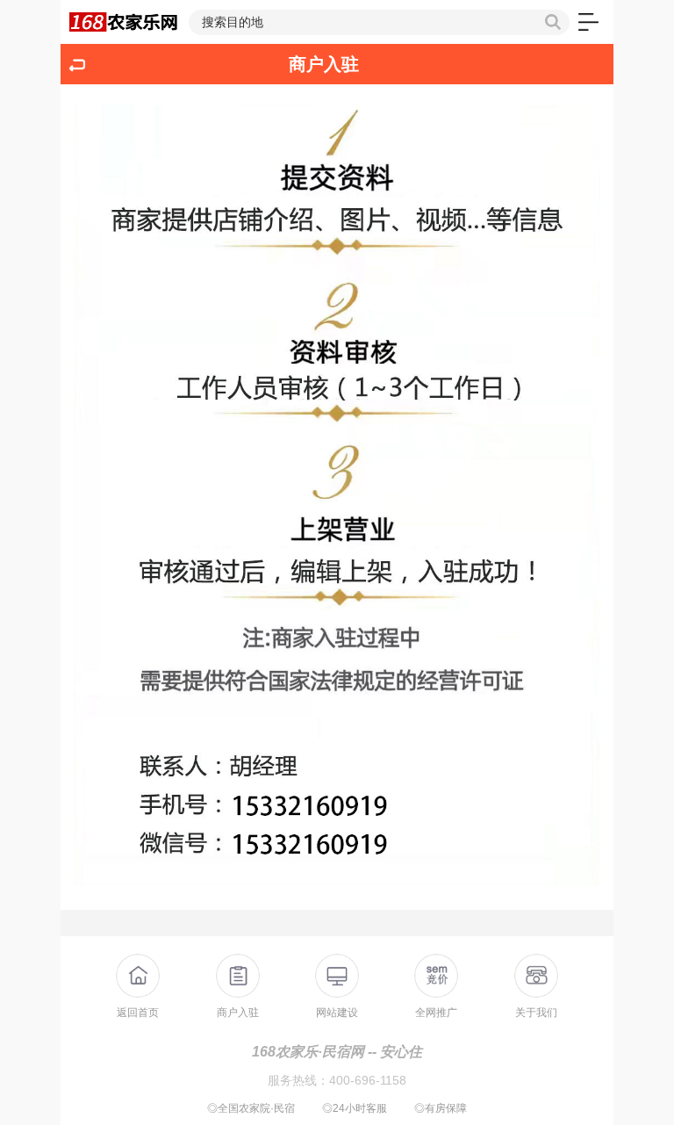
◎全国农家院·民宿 (251, 1108)
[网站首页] (124, 22)
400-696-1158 (367, 1080)
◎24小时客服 (354, 1108)
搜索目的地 (232, 22)
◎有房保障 (440, 1108)
